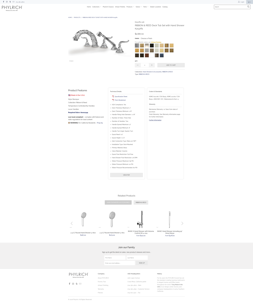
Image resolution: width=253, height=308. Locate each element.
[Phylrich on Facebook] (3, 2)
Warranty (101, 289)
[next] (182, 223)
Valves (138, 7)
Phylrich (75, 299)
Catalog (165, 7)
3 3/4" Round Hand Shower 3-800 (83, 219)
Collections (96, 7)
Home (89, 7)
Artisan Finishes (120, 7)
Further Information (155, 120)
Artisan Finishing (103, 285)
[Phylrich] (21, 8)
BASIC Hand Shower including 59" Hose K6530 (170, 219)
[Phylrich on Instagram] (7, 2)
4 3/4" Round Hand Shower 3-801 (112, 219)
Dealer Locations (155, 7)
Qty (136, 61)
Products (129, 7)
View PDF (126, 175)
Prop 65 (100, 123)
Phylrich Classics (108, 7)
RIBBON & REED (167, 72)
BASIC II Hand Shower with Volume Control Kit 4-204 (141, 219)
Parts (145, 7)
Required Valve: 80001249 (78, 112)
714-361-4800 (20, 2)
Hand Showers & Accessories (152, 72)
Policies (100, 292)
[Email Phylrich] (13, 2)
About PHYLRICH (103, 278)
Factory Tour (102, 281)
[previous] (72, 223)
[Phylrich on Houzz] (10, 2)
